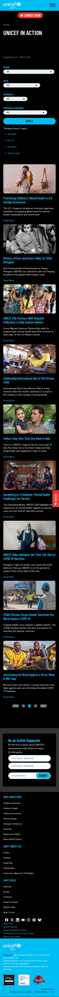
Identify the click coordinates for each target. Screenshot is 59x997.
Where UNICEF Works (12, 839)
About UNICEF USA (12, 846)
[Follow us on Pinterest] (34, 920)
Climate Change (10, 818)
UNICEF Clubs (9, 907)
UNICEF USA (12, 5)
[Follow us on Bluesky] (39, 920)
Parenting (7, 829)
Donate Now (33, 15)
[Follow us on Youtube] (23, 920)
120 (29, 706)
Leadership (7, 863)
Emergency (8, 94)
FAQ (52, 992)
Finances (7, 858)
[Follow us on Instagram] (28, 920)
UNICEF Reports (10, 927)
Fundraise (7, 897)
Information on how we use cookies (18, 933)
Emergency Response (12, 824)
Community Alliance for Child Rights (18, 873)
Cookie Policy (47, 989)
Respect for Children (12, 834)
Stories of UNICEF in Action (15, 930)
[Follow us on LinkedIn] (17, 920)
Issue (5, 81)
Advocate (7, 886)
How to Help (9, 880)
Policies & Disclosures (20, 992)
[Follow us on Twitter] (12, 920)
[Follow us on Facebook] (6, 920)
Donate (6, 891)
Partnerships (8, 868)
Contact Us (7, 955)
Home (6, 24)
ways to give (14, 153)
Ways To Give (9, 912)
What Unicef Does (12, 797)
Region (6, 67)
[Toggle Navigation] (53, 5)
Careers (6, 852)
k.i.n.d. (11, 140)
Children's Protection (12, 813)
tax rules (12, 146)
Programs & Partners (13, 108)
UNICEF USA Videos (11, 936)
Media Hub (7, 923)
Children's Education (12, 803)
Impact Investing (10, 902)
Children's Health (10, 808)
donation (12, 134)
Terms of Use (41, 992)
